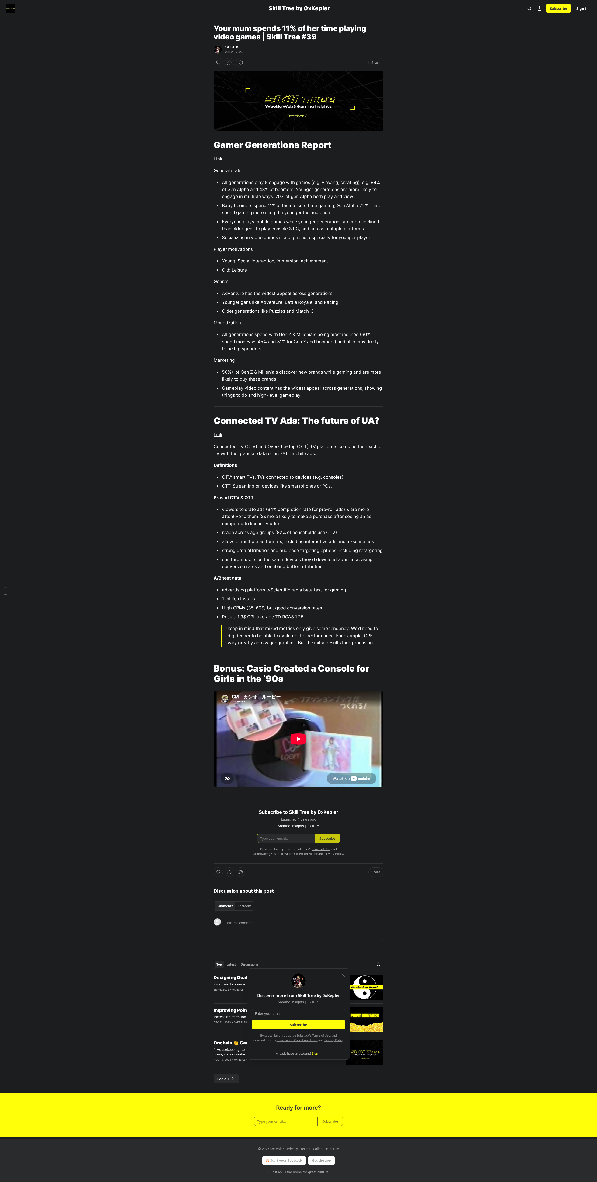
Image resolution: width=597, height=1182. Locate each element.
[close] (343, 975)
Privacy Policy (333, 1040)
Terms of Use (321, 1035)
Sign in (582, 8)
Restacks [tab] (244, 906)
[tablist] (234, 906)
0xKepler (231, 47)
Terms (305, 1149)
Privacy (292, 1149)
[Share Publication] (539, 8)
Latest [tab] (231, 964)
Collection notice (326, 1149)
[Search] (529, 8)
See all (223, 1078)
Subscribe (558, 8)
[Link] (207, 145)
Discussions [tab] (249, 964)
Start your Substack (286, 1160)
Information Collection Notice (297, 1040)
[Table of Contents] (5, 591)
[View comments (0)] (229, 62)
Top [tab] (219, 964)
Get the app (321, 1160)
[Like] (218, 62)
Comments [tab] (224, 906)
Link (218, 159)
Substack (275, 1172)
